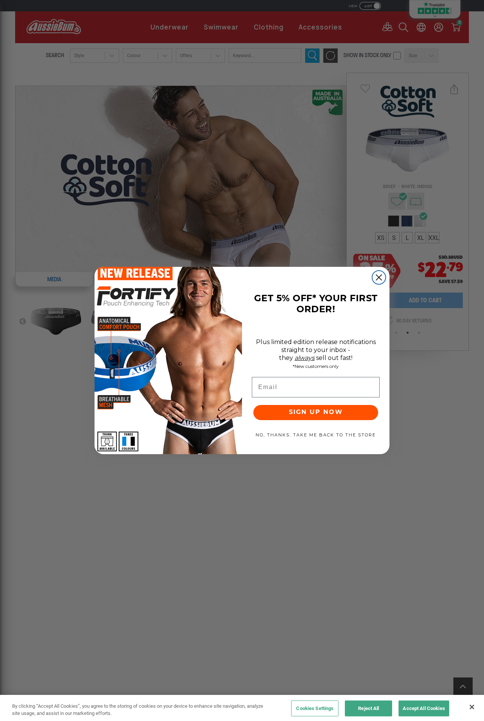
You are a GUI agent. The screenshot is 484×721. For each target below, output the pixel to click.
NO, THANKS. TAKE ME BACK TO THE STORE (316, 435)
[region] (242, 708)
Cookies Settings (315, 708)
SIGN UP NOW (316, 413)
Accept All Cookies (424, 708)
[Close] (472, 707)
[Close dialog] (379, 277)
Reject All (368, 708)
